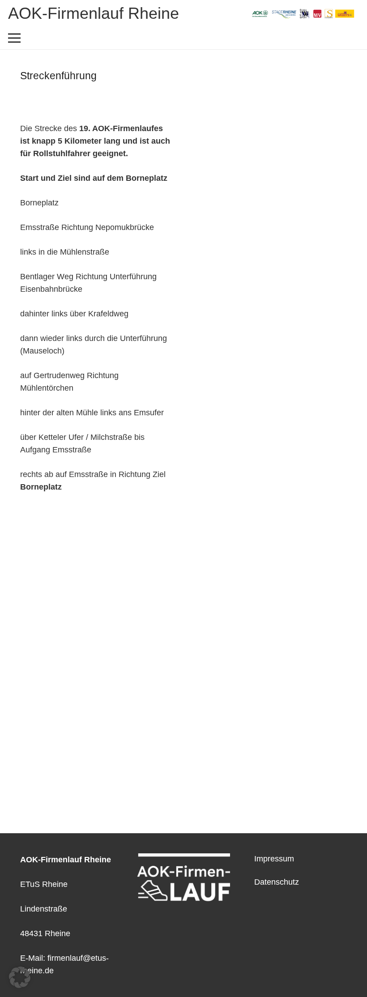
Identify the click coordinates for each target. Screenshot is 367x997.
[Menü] (14, 38)
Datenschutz (276, 882)
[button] (19, 977)
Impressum (274, 858)
